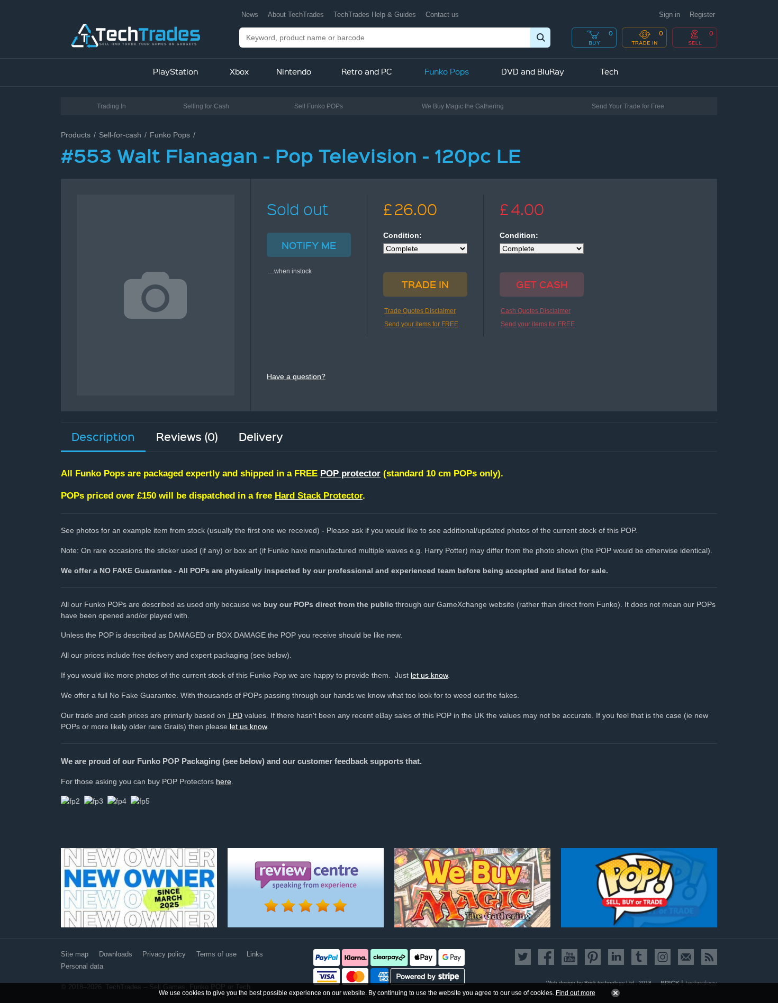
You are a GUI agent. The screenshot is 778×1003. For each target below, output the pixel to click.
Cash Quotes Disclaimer (536, 311)
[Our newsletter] (686, 957)
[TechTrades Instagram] (662, 957)
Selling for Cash (206, 106)
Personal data (82, 966)
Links (255, 954)
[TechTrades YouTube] (569, 957)
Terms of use (216, 954)
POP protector (350, 473)
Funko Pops (170, 135)
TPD (235, 715)
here (223, 781)
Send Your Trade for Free (628, 106)
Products (76, 135)
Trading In (111, 106)
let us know (429, 675)
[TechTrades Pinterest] (592, 957)
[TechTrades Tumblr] (639, 957)
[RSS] (707, 957)
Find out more (575, 993)
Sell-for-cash (120, 135)
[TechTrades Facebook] (546, 957)
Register (702, 15)
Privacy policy (164, 954)
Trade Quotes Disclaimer (420, 311)
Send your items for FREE (421, 324)
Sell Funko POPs (318, 106)
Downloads (115, 954)
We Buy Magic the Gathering (463, 106)
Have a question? (296, 376)
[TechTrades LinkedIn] (616, 957)
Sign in (669, 15)
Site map (74, 954)
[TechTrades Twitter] (525, 957)
